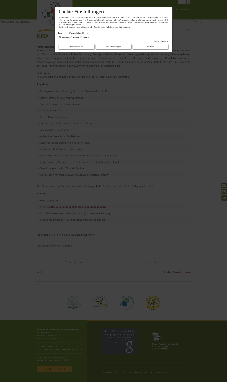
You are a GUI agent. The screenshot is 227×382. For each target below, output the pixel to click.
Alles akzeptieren (76, 47)
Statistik (86, 37)
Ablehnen (150, 47)
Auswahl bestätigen (113, 47)
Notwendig (65, 37)
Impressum (63, 33)
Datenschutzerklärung (78, 33)
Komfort (76, 37)
